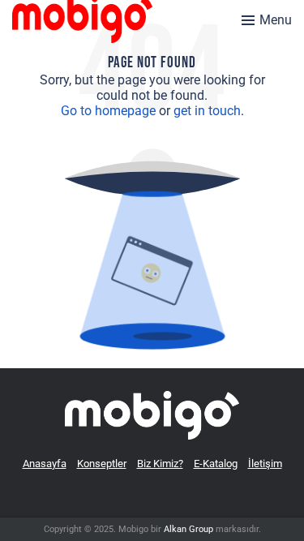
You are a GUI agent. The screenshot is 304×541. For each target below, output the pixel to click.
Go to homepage (108, 110)
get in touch (207, 110)
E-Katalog (216, 463)
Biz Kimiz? (160, 463)
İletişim (265, 463)
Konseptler (101, 463)
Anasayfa (44, 463)
